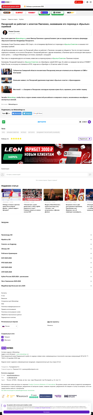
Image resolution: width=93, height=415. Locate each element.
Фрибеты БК (6, 239)
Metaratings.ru (21, 38)
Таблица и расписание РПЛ (35, 6)
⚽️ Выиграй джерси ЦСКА (11, 6)
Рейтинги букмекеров (9, 253)
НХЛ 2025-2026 (6, 267)
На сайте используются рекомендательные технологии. (18, 390)
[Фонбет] (31, 12)
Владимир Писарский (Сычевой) (48, 132)
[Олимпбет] (19, 12)
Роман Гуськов (14, 31)
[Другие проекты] (6, 2)
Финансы (50, 325)
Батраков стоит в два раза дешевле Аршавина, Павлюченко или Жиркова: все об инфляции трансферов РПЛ (74, 208)
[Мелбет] (70, 12)
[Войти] (87, 2)
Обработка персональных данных (11, 314)
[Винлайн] (7, 12)
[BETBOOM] (57, 12)
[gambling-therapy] (58, 396)
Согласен (46, 412)
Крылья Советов (71, 44)
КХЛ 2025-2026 (6, 258)
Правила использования (8, 309)
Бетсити (31, 132)
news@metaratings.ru (13, 375)
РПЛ (3, 132)
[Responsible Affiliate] (70, 396)
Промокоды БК (6, 235)
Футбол (23, 132)
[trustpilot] (33, 396)
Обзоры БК (5, 249)
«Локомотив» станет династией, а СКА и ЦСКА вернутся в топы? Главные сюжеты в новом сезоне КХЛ (32, 208)
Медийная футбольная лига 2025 (13, 286)
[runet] (3, 396)
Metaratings (12, 97)
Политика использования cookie (10, 312)
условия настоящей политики (43, 407)
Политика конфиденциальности (10, 306)
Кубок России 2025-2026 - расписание (15, 276)
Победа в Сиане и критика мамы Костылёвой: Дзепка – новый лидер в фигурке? (11, 207)
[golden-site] (10, 396)
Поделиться (83, 138)
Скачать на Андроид (8, 244)
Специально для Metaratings (9, 301)
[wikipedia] (22, 396)
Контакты (4, 293)
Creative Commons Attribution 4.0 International (42, 384)
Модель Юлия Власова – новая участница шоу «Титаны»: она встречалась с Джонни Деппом (53, 208)
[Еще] (91, 2)
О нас (3, 295)
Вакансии (4, 298)
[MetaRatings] (7, 348)
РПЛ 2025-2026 (6, 262)
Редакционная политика (8, 317)
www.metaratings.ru (22, 354)
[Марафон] (44, 12)
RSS (2, 304)
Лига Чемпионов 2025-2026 (11, 281)
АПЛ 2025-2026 (6, 272)
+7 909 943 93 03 (12, 377)
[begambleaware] (45, 396)
